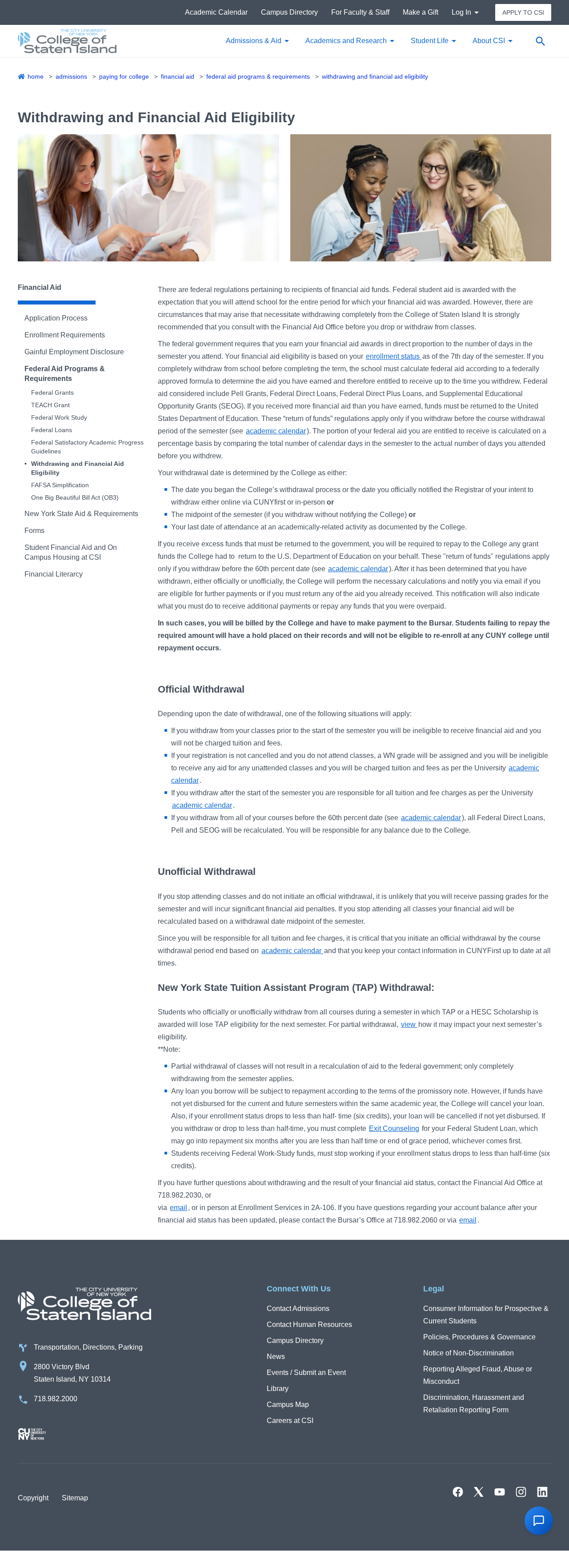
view (409, 1024)
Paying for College (124, 76)
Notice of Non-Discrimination (468, 1353)
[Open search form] (540, 40)
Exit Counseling (394, 1128)
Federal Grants (52, 392)
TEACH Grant (50, 405)
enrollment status (393, 356)
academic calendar (276, 431)
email (178, 1207)
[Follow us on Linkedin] (542, 1492)
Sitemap (75, 1498)
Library (278, 1388)
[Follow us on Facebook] (458, 1492)
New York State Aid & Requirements (81, 513)
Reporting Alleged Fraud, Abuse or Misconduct (477, 1375)
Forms (34, 530)
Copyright (33, 1498)
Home (36, 76)
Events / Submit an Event (306, 1372)
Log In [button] (461, 12)
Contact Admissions (298, 1308)
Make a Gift (420, 12)
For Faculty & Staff (360, 12)
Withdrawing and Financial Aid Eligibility (375, 76)
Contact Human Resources (309, 1324)
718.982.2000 (55, 1399)
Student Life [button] (430, 40)
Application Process (56, 318)
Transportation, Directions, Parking (88, 1347)
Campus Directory (289, 12)
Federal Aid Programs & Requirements (258, 76)
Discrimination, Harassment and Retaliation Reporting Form (473, 1404)
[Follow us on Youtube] (500, 1492)
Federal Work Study (59, 417)
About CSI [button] (489, 40)
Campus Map (288, 1404)
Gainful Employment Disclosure (74, 352)
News (276, 1356)
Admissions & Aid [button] (253, 40)
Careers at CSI (290, 1420)
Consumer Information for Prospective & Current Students (486, 1315)
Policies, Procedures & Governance (479, 1337)
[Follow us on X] (478, 1492)
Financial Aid (177, 76)
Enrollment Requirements (64, 335)
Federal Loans (51, 429)
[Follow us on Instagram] (521, 1492)
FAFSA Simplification (60, 485)
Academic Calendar (216, 12)
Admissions (71, 76)
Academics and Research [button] (346, 40)
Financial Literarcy (53, 574)
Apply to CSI (523, 12)
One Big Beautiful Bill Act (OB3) (75, 497)
